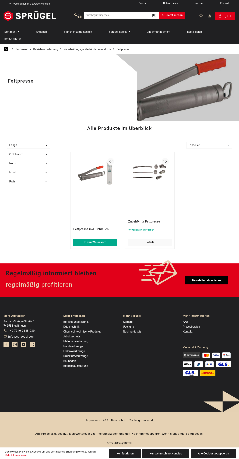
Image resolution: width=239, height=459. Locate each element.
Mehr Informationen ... (17, 455)
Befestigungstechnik (76, 321)
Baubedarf (69, 361)
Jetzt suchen (175, 15)
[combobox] (116, 15)
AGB (105, 420)
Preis (12, 181)
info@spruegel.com (21, 336)
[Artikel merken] (110, 161)
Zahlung (134, 420)
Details (150, 242)
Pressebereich (191, 326)
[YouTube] (23, 345)
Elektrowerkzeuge (74, 351)
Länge (13, 145)
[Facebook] (6, 345)
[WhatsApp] (32, 345)
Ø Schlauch (16, 154)
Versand (148, 420)
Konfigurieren (125, 453)
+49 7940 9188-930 (21, 330)
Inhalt (12, 172)
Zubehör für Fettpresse (144, 221)
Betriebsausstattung (75, 366)
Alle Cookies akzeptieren (213, 453)
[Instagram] (14, 345)
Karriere (127, 321)
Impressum (93, 420)
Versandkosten (108, 433)
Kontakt (187, 331)
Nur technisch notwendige (165, 453)
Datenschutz (119, 420)
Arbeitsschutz (71, 336)
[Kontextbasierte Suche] (77, 16)
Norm (12, 163)
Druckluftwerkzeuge (75, 356)
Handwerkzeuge (73, 346)
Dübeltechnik (71, 326)
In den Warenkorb (95, 242)
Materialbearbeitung (75, 341)
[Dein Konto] (210, 16)
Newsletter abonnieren (206, 280)
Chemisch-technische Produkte (82, 331)
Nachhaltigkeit (132, 331)
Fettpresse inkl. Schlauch (91, 229)
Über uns (128, 326)
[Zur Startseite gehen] (29, 16)
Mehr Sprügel (132, 315)
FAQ (185, 321)
